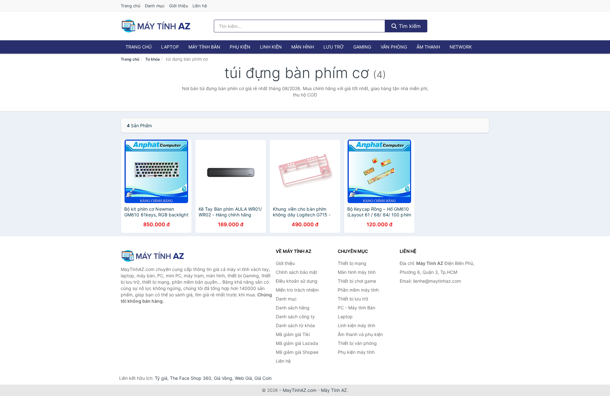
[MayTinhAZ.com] (156, 26)
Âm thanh (428, 47)
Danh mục (155, 5)
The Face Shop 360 (190, 378)
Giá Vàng (223, 378)
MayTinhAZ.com (299, 390)
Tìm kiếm (409, 26)
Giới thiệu (178, 5)
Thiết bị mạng (352, 263)
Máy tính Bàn (204, 47)
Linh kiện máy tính (356, 325)
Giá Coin (263, 378)
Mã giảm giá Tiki (293, 334)
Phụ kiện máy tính (356, 352)
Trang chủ (130, 5)
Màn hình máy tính (357, 272)
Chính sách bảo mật (296, 272)
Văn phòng (394, 47)
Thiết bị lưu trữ (353, 298)
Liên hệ (200, 5)
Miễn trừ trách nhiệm (297, 290)
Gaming (362, 47)
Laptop (170, 47)
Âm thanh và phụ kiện (360, 334)
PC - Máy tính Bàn (356, 307)
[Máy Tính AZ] (152, 256)
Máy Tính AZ (334, 390)
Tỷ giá (161, 378)
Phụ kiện (240, 47)
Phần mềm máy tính (358, 290)
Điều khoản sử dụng (296, 281)
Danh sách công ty (295, 316)
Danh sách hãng (292, 307)
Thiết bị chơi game (357, 281)
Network (461, 47)
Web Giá (243, 378)
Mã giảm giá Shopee (297, 352)
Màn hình (302, 47)
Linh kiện (271, 47)
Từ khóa (152, 59)
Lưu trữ (333, 47)
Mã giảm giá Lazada (297, 343)
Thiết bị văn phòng (357, 343)
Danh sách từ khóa (295, 325)
